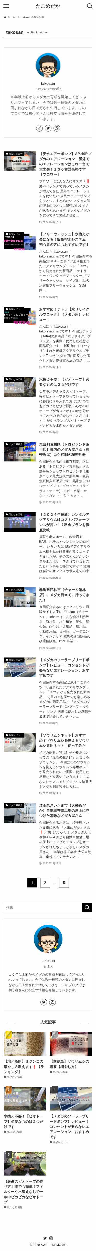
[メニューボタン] (6, 6)
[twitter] (48, 128)
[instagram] (57, 128)
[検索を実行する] (87, 907)
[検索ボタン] (90, 6)
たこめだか (48, 6)
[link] (39, 128)
